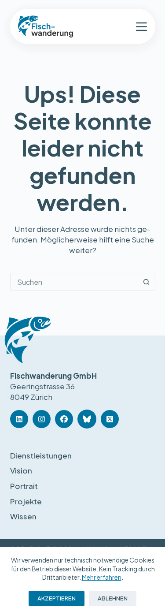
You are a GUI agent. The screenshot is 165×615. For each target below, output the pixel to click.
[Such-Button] (146, 281)
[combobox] (74, 282)
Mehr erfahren (101, 577)
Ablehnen (113, 598)
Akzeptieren (56, 598)
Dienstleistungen (41, 455)
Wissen (23, 516)
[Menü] (141, 26)
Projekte (26, 501)
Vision (21, 470)
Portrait (24, 486)
